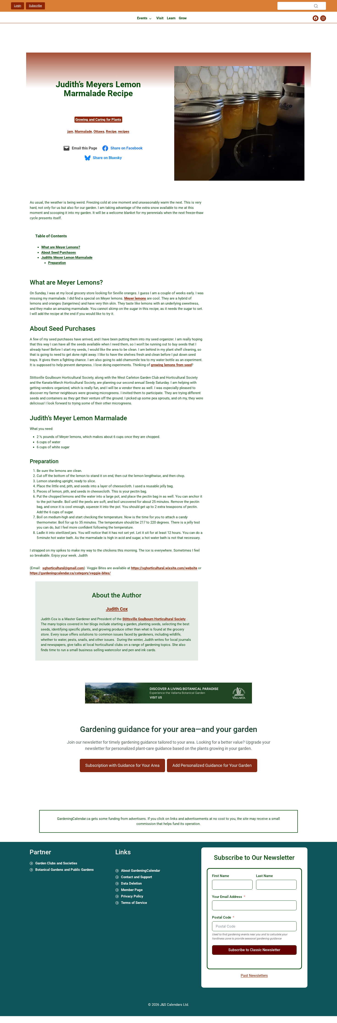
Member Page (132, 890)
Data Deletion (131, 883)
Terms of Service (134, 903)
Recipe (111, 131)
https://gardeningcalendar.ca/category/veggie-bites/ (70, 573)
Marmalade (83, 131)
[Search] (316, 6)
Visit (159, 18)
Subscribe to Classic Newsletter (254, 950)
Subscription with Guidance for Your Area (122, 765)
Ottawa (99, 131)
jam (70, 131)
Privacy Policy (132, 896)
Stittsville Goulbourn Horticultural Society (154, 619)
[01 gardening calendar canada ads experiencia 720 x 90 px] (168, 702)
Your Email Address (227, 897)
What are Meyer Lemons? (60, 247)
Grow (183, 18)
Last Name (264, 876)
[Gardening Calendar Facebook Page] (315, 18)
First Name (220, 876)
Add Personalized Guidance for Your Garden (212, 765)
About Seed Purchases (58, 252)
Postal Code (221, 917)
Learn (171, 18)
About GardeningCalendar (140, 871)
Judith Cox (117, 609)
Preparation (57, 263)
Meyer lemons (135, 298)
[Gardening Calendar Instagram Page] (323, 18)
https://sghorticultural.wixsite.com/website (164, 568)
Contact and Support (136, 877)
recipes (123, 131)
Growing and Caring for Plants (98, 120)
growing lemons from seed (171, 365)
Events (142, 18)
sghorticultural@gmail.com (63, 568)
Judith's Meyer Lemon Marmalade (66, 257)
